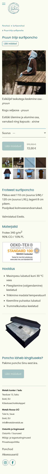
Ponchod (6, 26)
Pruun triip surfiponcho (14, 30)
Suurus (6, 133)
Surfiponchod (18, 26)
